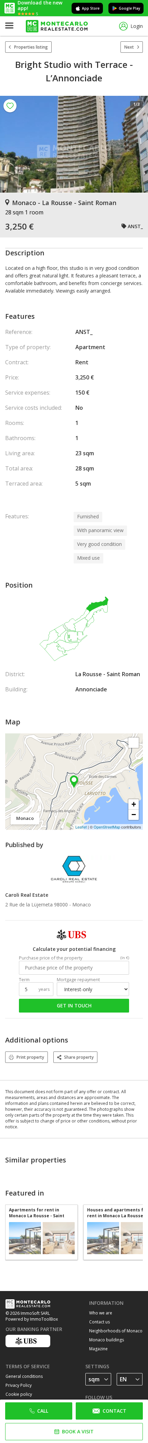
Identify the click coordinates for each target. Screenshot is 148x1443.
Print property (30, 1057)
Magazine (98, 1349)
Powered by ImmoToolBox (32, 1319)
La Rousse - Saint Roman (107, 674)
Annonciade (91, 689)
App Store (90, 8)
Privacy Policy (19, 1385)
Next (129, 47)
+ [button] (133, 804)
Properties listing (31, 47)
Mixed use (88, 558)
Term (24, 979)
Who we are (100, 1313)
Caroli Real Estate (26, 895)
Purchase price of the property (50, 958)
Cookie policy (19, 1394)
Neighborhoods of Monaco (115, 1331)
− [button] (133, 814)
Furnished (88, 516)
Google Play (129, 8)
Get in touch (74, 1005)
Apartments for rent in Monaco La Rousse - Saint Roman (36, 1213)
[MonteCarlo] (57, 26)
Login (136, 26)
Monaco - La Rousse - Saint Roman (64, 203)
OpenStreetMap (107, 827)
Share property (79, 1057)
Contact (114, 1411)
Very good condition (99, 544)
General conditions (24, 1376)
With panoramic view (100, 530)
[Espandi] (133, 743)
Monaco (81, 904)
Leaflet (81, 827)
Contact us (99, 1322)
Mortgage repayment (78, 979)
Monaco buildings (106, 1340)
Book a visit (78, 1431)
